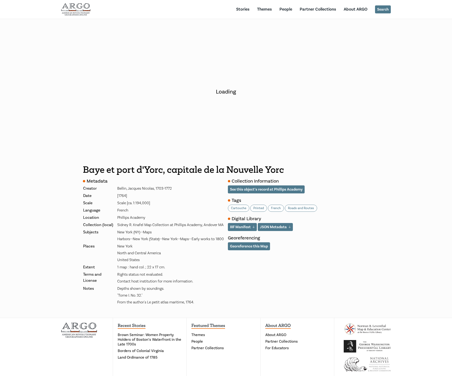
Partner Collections (318, 9)
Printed (258, 208)
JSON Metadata (273, 227)
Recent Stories (131, 325)
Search (383, 9)
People (285, 9)
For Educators (277, 348)
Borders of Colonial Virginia (141, 351)
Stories (243, 9)
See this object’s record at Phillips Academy (266, 189)
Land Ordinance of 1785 (137, 357)
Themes (264, 9)
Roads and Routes (301, 208)
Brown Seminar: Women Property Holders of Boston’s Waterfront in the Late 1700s (149, 340)
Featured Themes (208, 325)
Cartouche (238, 208)
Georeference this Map (249, 246)
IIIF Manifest (240, 227)
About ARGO (355, 9)
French (276, 208)
